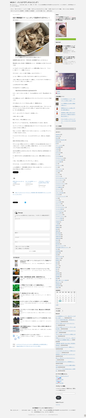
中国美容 (58, 221)
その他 (57, 149)
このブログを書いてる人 (40, 10)
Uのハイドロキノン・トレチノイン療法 (22, 9)
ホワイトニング (59, 214)
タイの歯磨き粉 (59, 187)
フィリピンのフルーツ (60, 207)
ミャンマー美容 (59, 220)
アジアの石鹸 (58, 156)
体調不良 (58, 225)
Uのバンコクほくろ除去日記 (68, 9)
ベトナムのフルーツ (60, 211)
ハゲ (57, 198)
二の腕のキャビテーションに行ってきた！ (30, 334)
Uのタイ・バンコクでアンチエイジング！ (24, 2)
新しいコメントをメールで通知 (22, 246)
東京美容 (33, 192)
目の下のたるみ (59, 256)
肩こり (57, 265)
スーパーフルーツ (59, 180)
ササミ (44, 192)
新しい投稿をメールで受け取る (22, 248)
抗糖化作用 (58, 236)
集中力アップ (58, 282)
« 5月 (57, 305)
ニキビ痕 (58, 194)
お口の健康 (58, 147)
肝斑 (57, 263)
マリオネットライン (60, 216)
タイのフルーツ (59, 185)
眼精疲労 (58, 260)
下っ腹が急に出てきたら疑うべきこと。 (30, 293)
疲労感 (57, 252)
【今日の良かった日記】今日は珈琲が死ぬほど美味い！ (44, 183)
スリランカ (58, 176)
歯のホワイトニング (60, 245)
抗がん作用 (58, 234)
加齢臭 (57, 231)
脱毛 (57, 271)
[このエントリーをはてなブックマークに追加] (25, 202)
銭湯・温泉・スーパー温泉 (61, 280)
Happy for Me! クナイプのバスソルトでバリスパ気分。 (28, 346)
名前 (16, 232)
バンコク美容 (58, 201)
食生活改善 (40, 192)
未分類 (57, 242)
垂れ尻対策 (58, 232)
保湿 (57, 229)
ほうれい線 (58, 152)
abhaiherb (58, 134)
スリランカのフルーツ (60, 178)
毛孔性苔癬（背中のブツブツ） (62, 247)
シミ (57, 172)
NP (56, 143)
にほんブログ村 (59, 379)
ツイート (58, 404)
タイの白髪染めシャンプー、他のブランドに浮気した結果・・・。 (69, 47)
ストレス (58, 174)
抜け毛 (57, 240)
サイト (16, 241)
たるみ (16, 192)
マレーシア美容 (59, 218)
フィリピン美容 (59, 209)
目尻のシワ (58, 258)
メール (17, 237)
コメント (17, 218)
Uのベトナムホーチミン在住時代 (17, 10)
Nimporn (57, 141)
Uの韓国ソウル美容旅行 (29, 10)
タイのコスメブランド (60, 183)
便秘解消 (58, 227)
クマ (57, 167)
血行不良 (58, 274)
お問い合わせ (49, 10)
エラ (57, 163)
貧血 (57, 278)
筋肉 (36, 192)
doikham (57, 136)
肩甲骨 (57, 267)
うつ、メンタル (59, 145)
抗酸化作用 (58, 238)
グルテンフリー (59, 169)
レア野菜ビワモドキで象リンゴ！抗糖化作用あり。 (32, 285)
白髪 (57, 254)
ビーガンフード (59, 205)
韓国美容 (58, 283)
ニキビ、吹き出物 (59, 192)
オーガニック (58, 165)
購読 (58, 397)
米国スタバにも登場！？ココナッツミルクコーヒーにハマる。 (35, 268)
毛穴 (57, 249)
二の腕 (57, 223)
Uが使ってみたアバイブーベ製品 (55, 9)
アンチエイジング (22, 192)
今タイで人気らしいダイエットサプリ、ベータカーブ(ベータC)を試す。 (68, 121)
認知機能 (58, 276)
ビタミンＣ (58, 203)
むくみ (57, 154)
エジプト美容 (58, 161)
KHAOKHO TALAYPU (60, 139)
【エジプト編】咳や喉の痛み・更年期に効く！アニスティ (69, 58)
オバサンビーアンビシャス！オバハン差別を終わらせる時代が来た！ (32, 344)
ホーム (12, 9)
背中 (57, 269)
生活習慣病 (58, 251)
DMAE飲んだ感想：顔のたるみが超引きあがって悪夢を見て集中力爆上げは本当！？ (68, 114)
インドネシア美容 (59, 160)
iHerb (57, 138)
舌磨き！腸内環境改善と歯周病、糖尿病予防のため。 (33, 276)
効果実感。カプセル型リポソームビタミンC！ (65, 354)
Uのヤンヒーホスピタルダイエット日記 (39, 9)
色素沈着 (58, 272)
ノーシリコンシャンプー (61, 196)
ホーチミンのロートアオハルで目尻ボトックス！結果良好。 (34, 301)
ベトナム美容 (58, 212)
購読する (59, 39)
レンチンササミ (18, 194)
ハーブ (57, 200)
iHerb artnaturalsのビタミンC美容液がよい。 (65, 361)
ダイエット (28, 192)
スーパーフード (59, 181)
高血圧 (57, 287)
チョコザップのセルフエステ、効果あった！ (65, 347)
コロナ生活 (58, 170)
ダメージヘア (58, 190)
